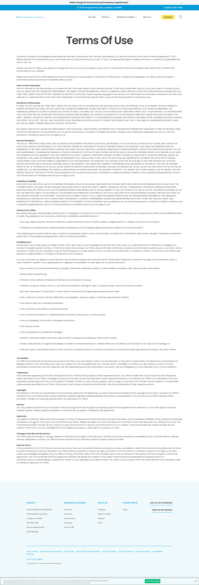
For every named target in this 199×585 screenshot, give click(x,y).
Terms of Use (69, 552)
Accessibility (157, 552)
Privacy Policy (32, 552)
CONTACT (31, 503)
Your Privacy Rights (34, 559)
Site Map (30, 554)
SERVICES (105, 17)
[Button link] (180, 17)
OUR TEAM (91, 17)
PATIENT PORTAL (130, 503)
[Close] (195, 581)
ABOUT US (146, 17)
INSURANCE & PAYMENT (75, 503)
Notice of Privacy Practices (51, 552)
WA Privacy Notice (142, 552)
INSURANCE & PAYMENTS (126, 17)
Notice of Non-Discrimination (88, 552)
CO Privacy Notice (125, 552)
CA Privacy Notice (109, 552)
